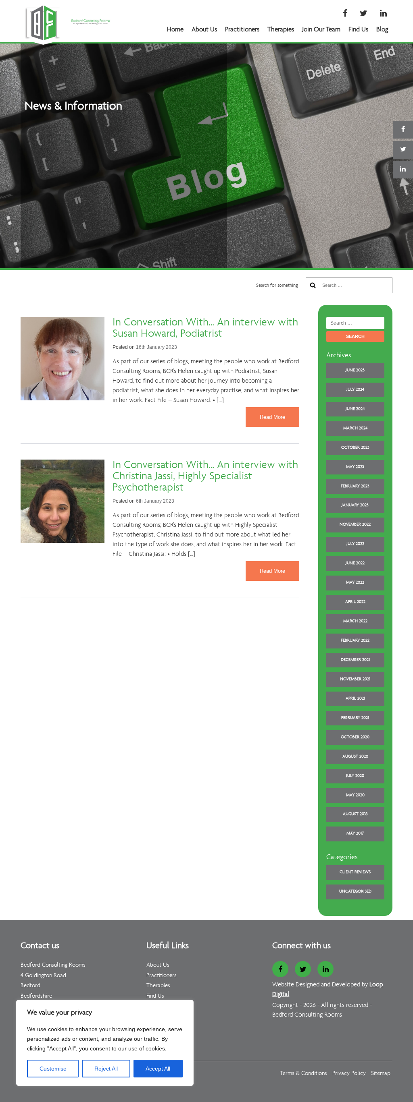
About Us (204, 29)
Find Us (358, 29)
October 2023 (355, 447)
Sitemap (380, 1074)
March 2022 (355, 621)
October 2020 (355, 737)
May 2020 (355, 795)
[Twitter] (363, 14)
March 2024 (355, 428)
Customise (53, 1068)
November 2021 (355, 679)
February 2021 (355, 718)
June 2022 (355, 563)
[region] (105, 1043)
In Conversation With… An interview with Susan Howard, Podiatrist (205, 328)
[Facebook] (345, 14)
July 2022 (355, 544)
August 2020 (355, 756)
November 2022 (355, 524)
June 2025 (355, 370)
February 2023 (355, 486)
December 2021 (355, 660)
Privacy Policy (349, 1074)
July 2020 (355, 776)
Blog (382, 29)
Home (175, 29)
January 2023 (355, 505)
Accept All (158, 1068)
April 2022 (355, 602)
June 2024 (355, 409)
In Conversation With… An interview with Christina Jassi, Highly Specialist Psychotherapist (205, 476)
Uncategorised (355, 891)
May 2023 (355, 467)
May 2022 (355, 582)
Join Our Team (321, 29)
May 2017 (355, 833)
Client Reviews (355, 872)
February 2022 (355, 640)
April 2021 (355, 698)
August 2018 (355, 814)
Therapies (280, 29)
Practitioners (242, 29)
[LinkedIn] (383, 14)
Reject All (106, 1068)
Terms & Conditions (303, 1074)
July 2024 (355, 389)
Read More (272, 417)
